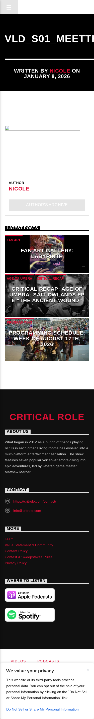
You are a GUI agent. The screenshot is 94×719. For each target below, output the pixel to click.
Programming (19, 322)
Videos (18, 661)
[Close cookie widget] (87, 669)
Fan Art (14, 240)
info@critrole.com (27, 511)
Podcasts (48, 661)
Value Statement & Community (29, 545)
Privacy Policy (16, 563)
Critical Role (47, 417)
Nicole (60, 71)
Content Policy (16, 551)
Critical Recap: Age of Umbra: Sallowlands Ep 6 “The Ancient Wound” (47, 294)
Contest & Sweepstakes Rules (28, 557)
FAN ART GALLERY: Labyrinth (47, 253)
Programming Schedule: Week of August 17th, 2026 (47, 338)
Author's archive (47, 205)
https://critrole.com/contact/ (34, 501)
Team (9, 539)
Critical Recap (50, 278)
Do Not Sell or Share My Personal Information (42, 709)
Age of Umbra (19, 278)
